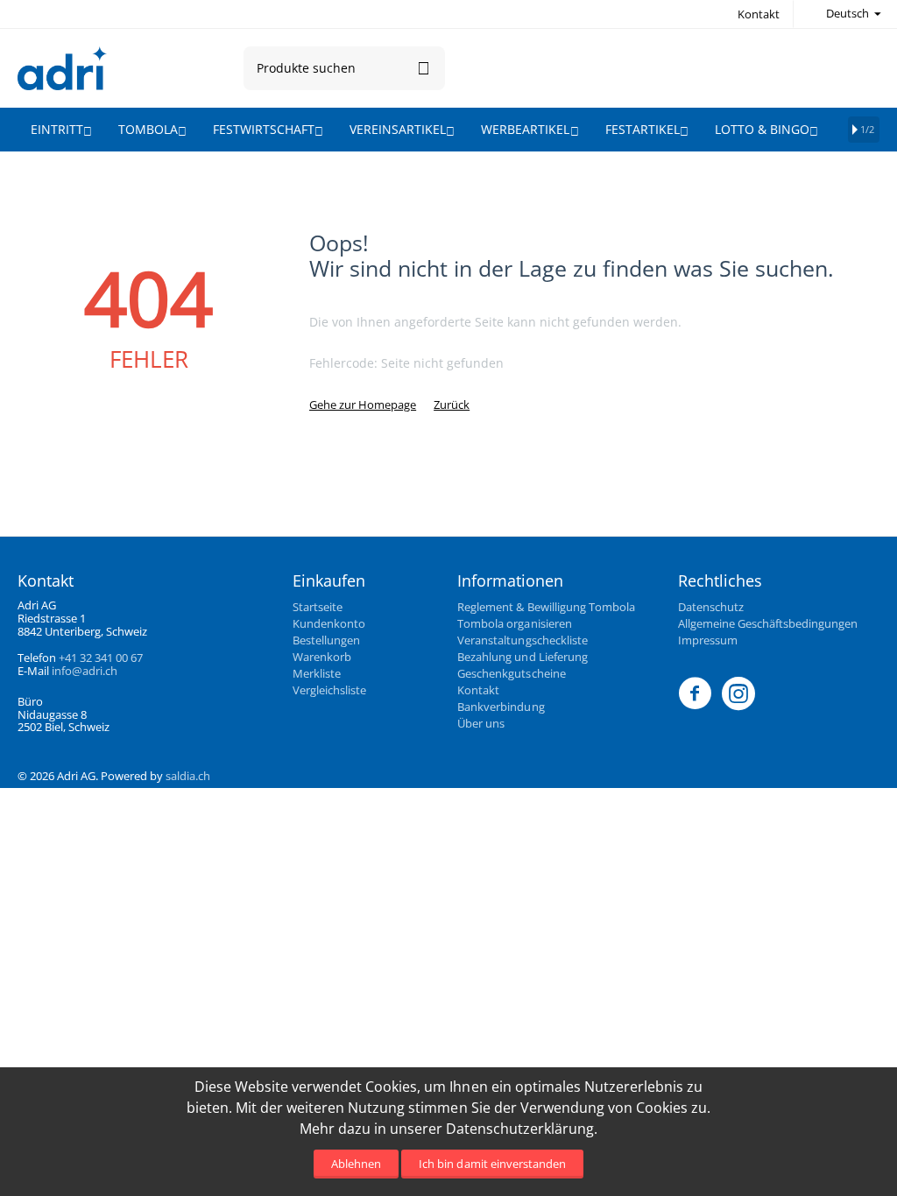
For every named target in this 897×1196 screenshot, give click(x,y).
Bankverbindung (500, 706)
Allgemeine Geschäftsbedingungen (768, 623)
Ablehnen (356, 1163)
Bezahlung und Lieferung (522, 657)
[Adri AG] (62, 66)
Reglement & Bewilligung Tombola (545, 607)
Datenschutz (711, 607)
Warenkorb (322, 657)
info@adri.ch (84, 671)
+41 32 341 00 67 (101, 657)
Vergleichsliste (329, 690)
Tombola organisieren (514, 623)
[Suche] (423, 68)
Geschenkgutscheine (511, 673)
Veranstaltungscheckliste (522, 640)
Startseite (318, 607)
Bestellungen (326, 640)
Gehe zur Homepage (362, 404)
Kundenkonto (329, 623)
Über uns (481, 723)
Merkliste (317, 673)
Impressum (708, 640)
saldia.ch (188, 776)
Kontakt (759, 14)
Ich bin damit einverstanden (492, 1163)
